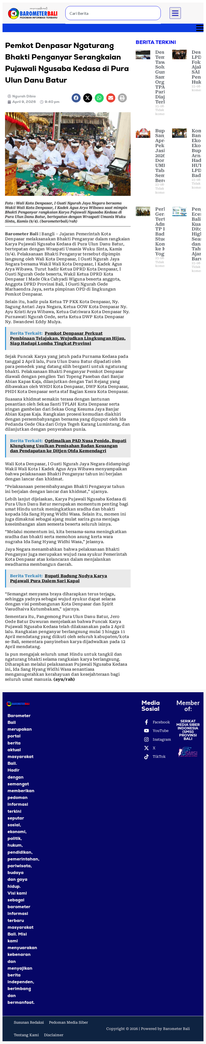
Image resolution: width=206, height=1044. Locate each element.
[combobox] (113, 13)
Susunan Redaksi (29, 1022)
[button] (175, 13)
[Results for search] (113, 23)
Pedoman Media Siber (68, 1022)
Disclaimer (53, 1035)
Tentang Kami (26, 1035)
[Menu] (103, 28)
